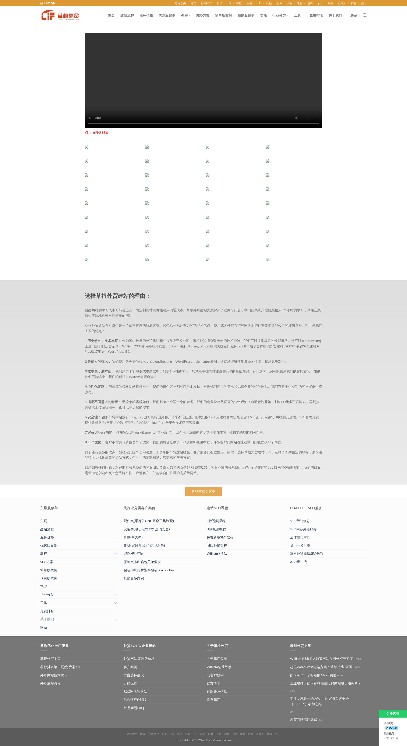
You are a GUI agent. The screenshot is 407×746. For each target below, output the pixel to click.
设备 (289, 3)
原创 (249, 3)
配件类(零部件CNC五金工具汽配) (149, 521)
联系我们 (213, 699)
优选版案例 (167, 15)
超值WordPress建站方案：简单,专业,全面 (321, 667)
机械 (269, 3)
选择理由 (180, 3)
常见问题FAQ (134, 708)
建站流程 (127, 15)
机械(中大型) (133, 537)
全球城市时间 (300, 537)
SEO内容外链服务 (303, 529)
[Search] (365, 15)
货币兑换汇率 (300, 545)
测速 (219, 3)
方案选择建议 (134, 675)
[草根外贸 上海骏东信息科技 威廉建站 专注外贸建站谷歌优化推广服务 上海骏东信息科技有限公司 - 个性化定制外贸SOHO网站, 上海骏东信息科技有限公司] (62, 15)
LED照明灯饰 (133, 553)
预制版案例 (246, 15)
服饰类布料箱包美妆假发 (142, 562)
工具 (297, 15)
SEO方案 (203, 15)
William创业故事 (219, 667)
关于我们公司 (217, 658)
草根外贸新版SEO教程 (306, 553)
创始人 (342, 3)
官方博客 (213, 683)
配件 (279, 3)
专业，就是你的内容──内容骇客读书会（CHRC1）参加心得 (319, 701)
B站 (229, 3)
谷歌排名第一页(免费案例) (60, 667)
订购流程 (130, 683)
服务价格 (146, 15)
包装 (310, 3)
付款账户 (206, 3)
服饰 (320, 3)
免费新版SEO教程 (220, 537)
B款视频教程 (216, 529)
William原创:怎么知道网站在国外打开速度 (321, 658)
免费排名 (316, 15)
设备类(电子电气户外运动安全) (147, 529)
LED (258, 3)
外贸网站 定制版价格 (139, 658)
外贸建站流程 (50, 683)
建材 (299, 3)
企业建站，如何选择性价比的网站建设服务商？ (325, 683)
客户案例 (130, 667)
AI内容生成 (298, 562)
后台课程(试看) (135, 699)
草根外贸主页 (50, 658)
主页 (111, 15)
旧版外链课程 (217, 545)
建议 (193, 3)
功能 (263, 15)
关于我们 (335, 15)
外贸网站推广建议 (303, 719)
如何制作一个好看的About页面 (313, 675)
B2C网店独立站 (135, 691)
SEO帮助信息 (300, 521)
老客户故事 (215, 675)
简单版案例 (223, 15)
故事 (330, 3)
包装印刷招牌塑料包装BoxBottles (149, 570)
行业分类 (279, 15)
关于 (364, 3)
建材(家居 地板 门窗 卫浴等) (144, 545)
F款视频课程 (216, 521)
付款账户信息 (217, 691)
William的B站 (217, 553)
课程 (239, 3)
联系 (353, 15)
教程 (184, 15)
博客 (354, 3)
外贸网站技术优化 (53, 675)
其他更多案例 (134, 578)
